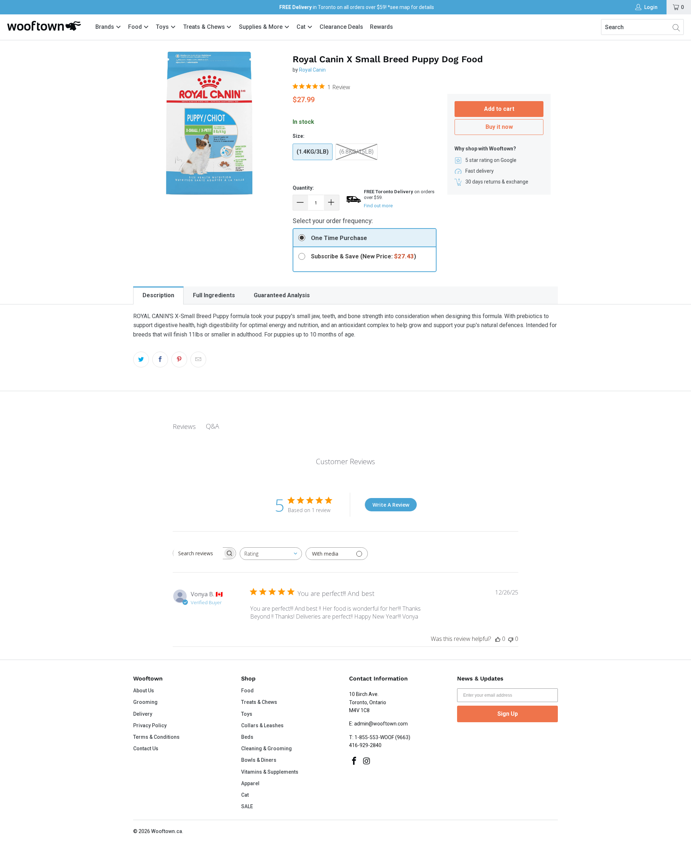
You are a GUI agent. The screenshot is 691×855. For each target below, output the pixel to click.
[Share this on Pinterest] (179, 359)
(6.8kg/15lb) (356, 151)
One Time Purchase (339, 237)
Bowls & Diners (258, 760)
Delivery (142, 714)
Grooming (145, 702)
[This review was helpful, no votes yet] (497, 639)
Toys (163, 26)
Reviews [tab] (184, 426)
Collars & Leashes (262, 725)
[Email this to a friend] (198, 359)
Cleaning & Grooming (266, 748)
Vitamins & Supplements (269, 772)
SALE (247, 806)
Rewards (381, 26)
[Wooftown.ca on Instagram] (367, 761)
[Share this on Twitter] (141, 359)
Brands (104, 26)
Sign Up (507, 713)
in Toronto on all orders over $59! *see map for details (356, 7)
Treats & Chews (204, 26)
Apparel (250, 783)
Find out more (378, 205)
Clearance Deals (341, 26)
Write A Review (390, 504)
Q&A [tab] (212, 426)
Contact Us (145, 748)
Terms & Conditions (156, 737)
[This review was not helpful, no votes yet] (510, 639)
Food (135, 26)
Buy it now (499, 126)
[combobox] (271, 553)
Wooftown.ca (166, 831)
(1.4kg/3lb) (313, 151)
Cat (302, 26)
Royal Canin (312, 70)
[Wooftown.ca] (44, 26)
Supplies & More (261, 26)
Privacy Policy (150, 725)
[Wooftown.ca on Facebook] (354, 761)
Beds (247, 737)
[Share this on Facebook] (160, 359)
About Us (143, 690)
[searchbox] (198, 553)
